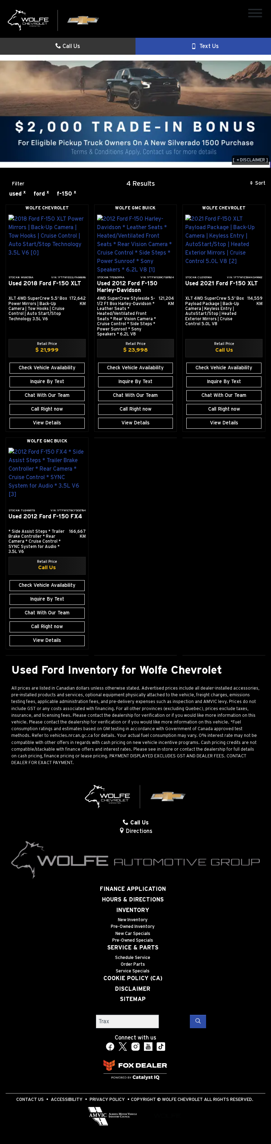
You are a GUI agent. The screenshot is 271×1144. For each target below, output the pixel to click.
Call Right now (47, 409)
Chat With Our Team (47, 395)
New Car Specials (132, 933)
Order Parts (133, 964)
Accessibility (67, 1099)
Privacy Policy (107, 1099)
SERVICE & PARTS (132, 948)
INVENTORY (132, 910)
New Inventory (132, 920)
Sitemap (133, 999)
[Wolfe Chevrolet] (54, 20)
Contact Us (30, 1099)
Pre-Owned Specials (132, 940)
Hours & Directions (133, 899)
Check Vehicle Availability (47, 367)
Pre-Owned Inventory (133, 926)
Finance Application (133, 889)
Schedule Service (132, 957)
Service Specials (133, 971)
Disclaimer (132, 989)
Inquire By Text (47, 381)
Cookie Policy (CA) (132, 978)
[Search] (198, 1021)
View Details (47, 423)
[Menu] (255, 14)
